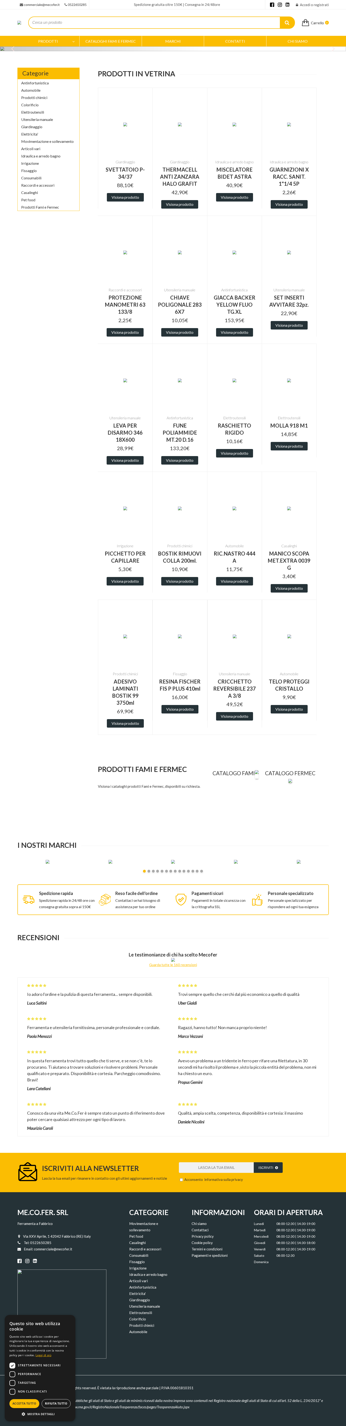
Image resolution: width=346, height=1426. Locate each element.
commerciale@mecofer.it (42, 5)
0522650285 (77, 5)
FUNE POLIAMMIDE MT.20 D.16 (180, 432)
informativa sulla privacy (223, 1179)
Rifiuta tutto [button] (56, 1403)
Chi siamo (199, 1223)
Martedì (260, 1230)
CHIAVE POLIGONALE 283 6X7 (180, 304)
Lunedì (259, 1224)
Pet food (28, 200)
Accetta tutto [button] (24, 1403)
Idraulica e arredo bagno (40, 156)
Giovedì (259, 1243)
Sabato (259, 1255)
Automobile (30, 90)
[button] (40, 1414)
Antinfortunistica (35, 83)
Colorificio (30, 105)
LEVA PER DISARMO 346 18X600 (125, 432)
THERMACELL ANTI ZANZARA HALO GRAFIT (179, 176)
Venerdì (260, 1249)
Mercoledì (261, 1236)
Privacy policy (203, 1236)
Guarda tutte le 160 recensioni (173, 965)
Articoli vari (30, 148)
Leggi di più (43, 1355)
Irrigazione (30, 163)
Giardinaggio (31, 126)
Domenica (261, 1262)
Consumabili (31, 178)
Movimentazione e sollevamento (47, 141)
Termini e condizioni (207, 1249)
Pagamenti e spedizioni (210, 1255)
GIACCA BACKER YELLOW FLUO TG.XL (234, 304)
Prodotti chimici (34, 97)
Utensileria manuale (37, 119)
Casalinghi (29, 192)
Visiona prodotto (125, 197)
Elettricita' (29, 134)
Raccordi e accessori (37, 185)
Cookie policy (202, 1243)
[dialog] (40, 1368)
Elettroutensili (32, 112)
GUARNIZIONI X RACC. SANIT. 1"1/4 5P (289, 176)
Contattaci (200, 1230)
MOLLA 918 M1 (289, 425)
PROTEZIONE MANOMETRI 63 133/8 (125, 304)
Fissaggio (29, 170)
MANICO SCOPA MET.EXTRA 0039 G (289, 560)
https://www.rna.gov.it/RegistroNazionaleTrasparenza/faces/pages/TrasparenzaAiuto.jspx (124, 1407)
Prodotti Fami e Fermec (40, 207)
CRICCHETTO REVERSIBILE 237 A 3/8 (234, 688)
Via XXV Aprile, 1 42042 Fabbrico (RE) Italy (57, 1236)
